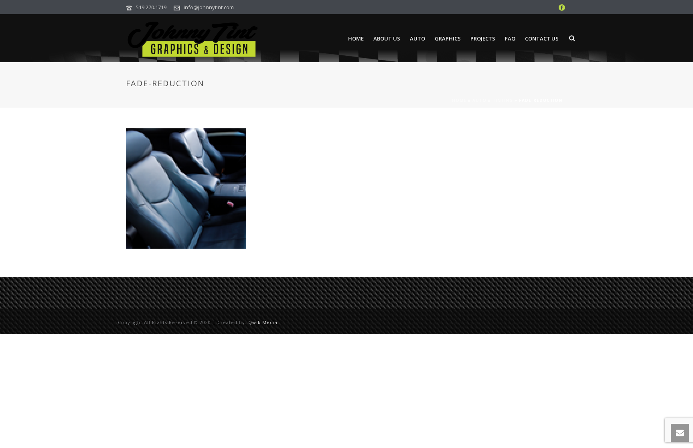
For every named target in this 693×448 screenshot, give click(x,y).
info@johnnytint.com (209, 7)
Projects (482, 38)
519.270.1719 (151, 7)
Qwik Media (263, 322)
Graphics (448, 38)
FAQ (510, 38)
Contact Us (542, 38)
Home (356, 38)
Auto (417, 38)
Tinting (502, 100)
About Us (386, 38)
